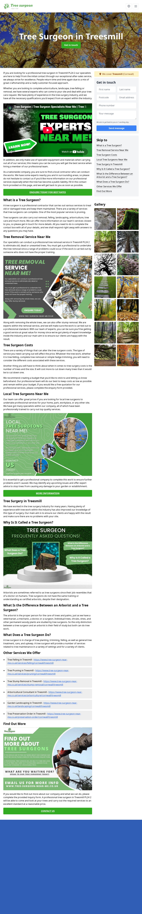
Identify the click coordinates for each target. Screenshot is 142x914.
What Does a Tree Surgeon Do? (113, 181)
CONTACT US (48, 811)
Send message (116, 128)
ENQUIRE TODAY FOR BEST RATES (48, 192)
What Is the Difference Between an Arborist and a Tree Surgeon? (115, 175)
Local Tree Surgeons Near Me (112, 159)
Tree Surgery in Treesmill (109, 164)
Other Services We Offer (109, 186)
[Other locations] (129, 6)
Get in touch (71, 45)
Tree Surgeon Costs (107, 154)
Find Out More (104, 191)
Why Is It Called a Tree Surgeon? (113, 168)
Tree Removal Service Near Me (112, 150)
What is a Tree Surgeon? (109, 145)
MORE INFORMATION (47, 493)
